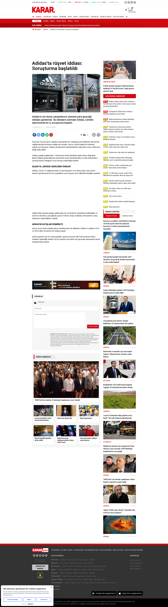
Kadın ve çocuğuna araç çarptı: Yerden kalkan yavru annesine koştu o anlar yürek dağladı (74, 25)
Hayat (75, 17)
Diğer (102, 569)
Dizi (74, 579)
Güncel (39, 17)
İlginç (91, 579)
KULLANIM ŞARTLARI (91, 550)
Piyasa (64, 566)
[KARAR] (43, 10)
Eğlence (92, 573)
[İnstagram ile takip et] (128, 2)
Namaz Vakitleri (136, 563)
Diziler (62, 573)
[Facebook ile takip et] (131, 2)
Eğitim (52, 21)
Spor (70, 17)
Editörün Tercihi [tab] (127, 216)
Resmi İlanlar (105, 17)
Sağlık (75, 573)
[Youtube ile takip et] (125, 2)
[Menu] (126, 17)
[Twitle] (38, 135)
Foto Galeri (56, 582)
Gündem (69, 579)
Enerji (84, 566)
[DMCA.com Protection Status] (40, 575)
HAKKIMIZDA (55, 550)
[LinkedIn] (43, 135)
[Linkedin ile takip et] (43, 555)
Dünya (55, 17)
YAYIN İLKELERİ (78, 550)
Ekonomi (62, 17)
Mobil (65, 576)
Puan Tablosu (135, 566)
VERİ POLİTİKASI (117, 550)
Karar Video (84, 17)
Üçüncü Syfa (72, 560)
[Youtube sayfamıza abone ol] (40, 555)
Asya (85, 563)
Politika (45, 21)
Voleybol (76, 569)
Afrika (90, 563)
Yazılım (89, 576)
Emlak (70, 566)
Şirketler (103, 566)
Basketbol (68, 569)
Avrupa (79, 563)
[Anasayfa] (33, 17)
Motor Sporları (93, 569)
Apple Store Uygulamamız (132, 593)
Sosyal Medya (80, 576)
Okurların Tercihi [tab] (111, 216)
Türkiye (70, 21)
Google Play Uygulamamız (106, 593)
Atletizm (84, 569)
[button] (81, 135)
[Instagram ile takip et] (46, 555)
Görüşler (95, 17)
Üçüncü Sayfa (61, 21)
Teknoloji (55, 576)
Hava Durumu (135, 560)
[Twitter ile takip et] (134, 2)
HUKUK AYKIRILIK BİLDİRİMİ (133, 550)
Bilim (94, 576)
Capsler (73, 583)
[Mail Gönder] (51, 135)
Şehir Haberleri (135, 569)
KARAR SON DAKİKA (40, 567)
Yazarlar (47, 17)
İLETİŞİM (64, 550)
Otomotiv (77, 566)
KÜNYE (70, 550)
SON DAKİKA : (37, 25)
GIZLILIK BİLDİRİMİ (105, 550)
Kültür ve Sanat (95, 583)
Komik (85, 579)
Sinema (79, 579)
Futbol (60, 569)
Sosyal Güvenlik (93, 566)
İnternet (71, 576)
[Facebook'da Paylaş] (34, 135)
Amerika (72, 563)
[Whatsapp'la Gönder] (47, 135)
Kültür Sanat (118, 17)
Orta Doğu (64, 563)
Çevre (76, 21)
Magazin (69, 573)
